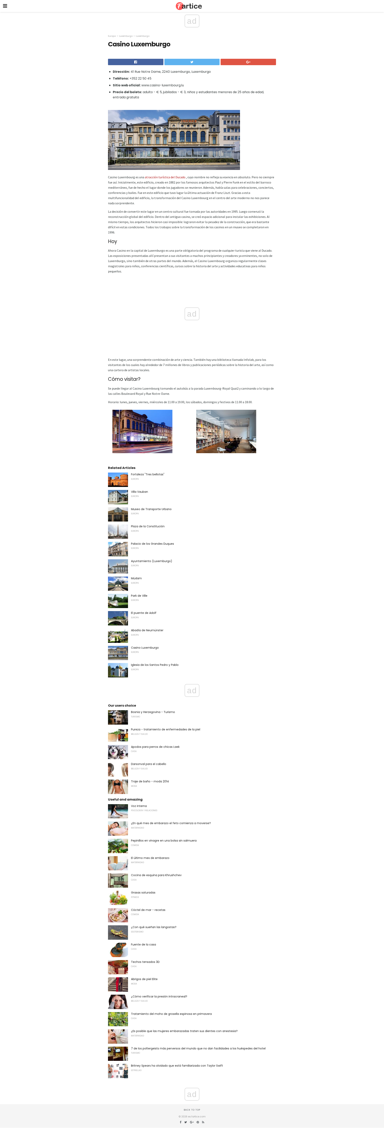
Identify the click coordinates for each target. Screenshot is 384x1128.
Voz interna (139, 806)
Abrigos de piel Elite (144, 979)
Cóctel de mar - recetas (148, 910)
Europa (112, 36)
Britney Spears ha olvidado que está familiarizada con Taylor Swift (177, 1066)
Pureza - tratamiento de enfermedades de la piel (165, 729)
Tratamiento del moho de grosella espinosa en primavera (171, 1014)
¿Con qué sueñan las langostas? (153, 927)
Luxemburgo (126, 36)
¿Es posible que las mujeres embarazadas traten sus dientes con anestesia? (184, 1031)
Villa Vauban (139, 492)
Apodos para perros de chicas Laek (155, 747)
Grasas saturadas (143, 893)
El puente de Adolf (143, 613)
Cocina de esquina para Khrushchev (156, 875)
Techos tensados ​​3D (145, 962)
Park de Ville (139, 596)
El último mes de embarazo (150, 858)
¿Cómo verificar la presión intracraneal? (159, 996)
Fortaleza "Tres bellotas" (147, 474)
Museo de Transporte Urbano (151, 509)
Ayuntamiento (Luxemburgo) (151, 561)
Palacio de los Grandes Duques (152, 544)
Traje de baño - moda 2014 (150, 781)
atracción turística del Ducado (165, 177)
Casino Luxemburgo (145, 648)
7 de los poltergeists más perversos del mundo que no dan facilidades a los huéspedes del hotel (198, 1048)
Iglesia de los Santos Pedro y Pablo (155, 665)
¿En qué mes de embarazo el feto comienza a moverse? (171, 823)
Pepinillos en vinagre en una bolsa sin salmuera (164, 841)
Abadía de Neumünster (147, 630)
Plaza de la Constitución (148, 526)
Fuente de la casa (143, 944)
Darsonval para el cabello (148, 764)
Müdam (136, 578)
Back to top (192, 1109)
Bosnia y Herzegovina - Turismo (153, 712)
